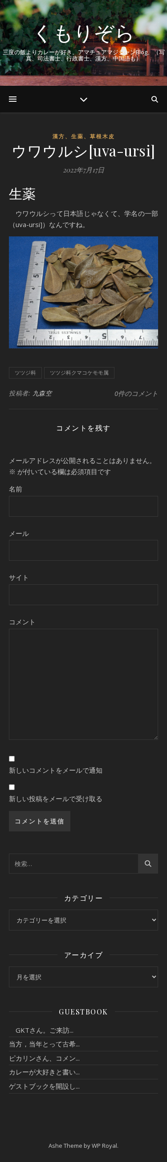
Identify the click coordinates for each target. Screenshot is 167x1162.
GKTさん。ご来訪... (41, 1030)
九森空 (42, 393)
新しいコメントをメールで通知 (55, 770)
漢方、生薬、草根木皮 (84, 136)
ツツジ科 (25, 372)
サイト (19, 577)
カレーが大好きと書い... (44, 1071)
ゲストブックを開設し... (44, 1086)
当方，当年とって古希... (44, 1043)
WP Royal (104, 1146)
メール (19, 533)
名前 (15, 488)
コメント (22, 621)
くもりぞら (84, 32)
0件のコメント (136, 393)
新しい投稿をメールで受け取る (55, 798)
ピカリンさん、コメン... (44, 1058)
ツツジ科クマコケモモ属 (79, 372)
